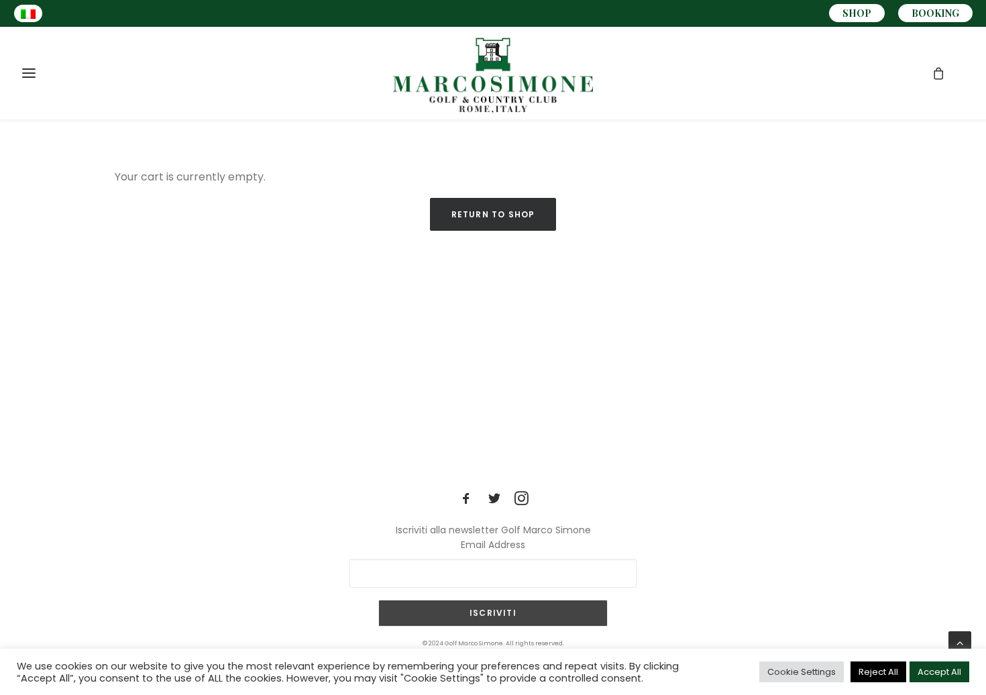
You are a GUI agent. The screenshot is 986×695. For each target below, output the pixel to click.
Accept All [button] (939, 671)
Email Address (493, 544)
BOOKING (935, 13)
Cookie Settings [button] (801, 671)
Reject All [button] (878, 671)
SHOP (856, 13)
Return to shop (493, 214)
